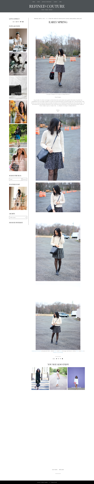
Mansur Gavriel (62, 18)
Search (24, 179)
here (55, 351)
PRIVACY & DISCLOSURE (46, 1)
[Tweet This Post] (56, 358)
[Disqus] (58, 410)
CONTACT (55, 1)
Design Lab (51, 18)
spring (67, 18)
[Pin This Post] (60, 358)
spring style (79, 18)
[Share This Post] (58, 358)
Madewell (56, 18)
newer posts (54, 469)
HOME (34, 1)
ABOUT (38, 1)
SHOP (60, 1)
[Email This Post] (62, 358)
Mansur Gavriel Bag (58, 352)
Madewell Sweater (36, 351)
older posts (61, 469)
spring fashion (73, 18)
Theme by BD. (54, 482)
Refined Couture (47, 6)
